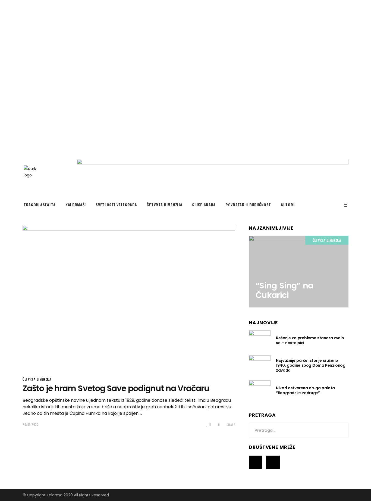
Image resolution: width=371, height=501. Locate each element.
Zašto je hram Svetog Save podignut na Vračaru (116, 388)
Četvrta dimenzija (37, 379)
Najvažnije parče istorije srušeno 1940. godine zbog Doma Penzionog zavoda (310, 365)
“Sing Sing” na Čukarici (284, 290)
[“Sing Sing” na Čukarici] (298, 271)
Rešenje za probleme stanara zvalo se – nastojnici (310, 340)
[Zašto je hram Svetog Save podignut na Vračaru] (129, 297)
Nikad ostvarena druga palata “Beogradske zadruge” (305, 390)
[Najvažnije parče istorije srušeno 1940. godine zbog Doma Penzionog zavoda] (260, 365)
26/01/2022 (31, 424)
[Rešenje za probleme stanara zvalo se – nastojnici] (260, 340)
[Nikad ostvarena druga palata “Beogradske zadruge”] (260, 390)
